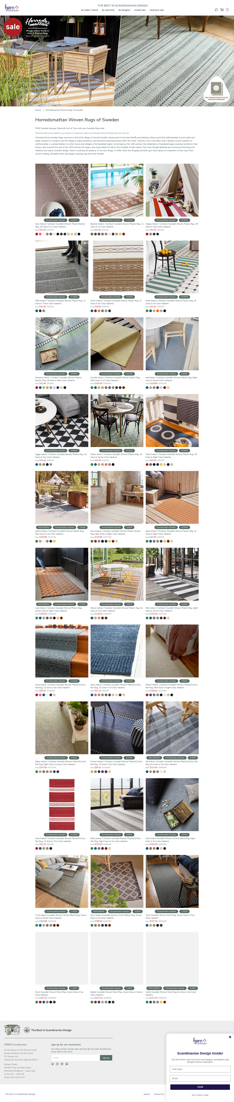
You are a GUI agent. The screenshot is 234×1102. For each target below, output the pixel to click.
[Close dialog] (230, 1037)
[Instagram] (56, 1064)
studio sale (140, 10)
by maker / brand (89, 10)
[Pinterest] (61, 1064)
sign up (106, 1057)
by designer (124, 10)
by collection (108, 10)
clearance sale (157, 10)
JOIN (200, 1087)
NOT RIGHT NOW (200, 1095)
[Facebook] (52, 1064)
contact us (159, 1094)
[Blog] (65, 1064)
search (147, 1094)
